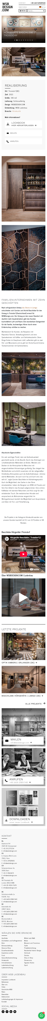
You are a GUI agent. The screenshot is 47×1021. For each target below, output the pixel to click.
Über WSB (23, 7)
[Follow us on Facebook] (7, 1011)
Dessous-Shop (6, 948)
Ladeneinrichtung (7, 967)
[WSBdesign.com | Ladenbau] (7, 7)
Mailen (13, 133)
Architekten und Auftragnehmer (12, 940)
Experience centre (7, 953)
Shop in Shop (28, 957)
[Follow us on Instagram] (3, 1011)
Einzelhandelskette (7, 950)
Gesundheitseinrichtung (9, 957)
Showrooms (28, 960)
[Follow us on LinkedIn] (11, 1011)
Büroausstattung (7, 945)
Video (3, 987)
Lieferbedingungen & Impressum (12, 999)
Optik (26, 945)
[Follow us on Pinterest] (14, 1011)
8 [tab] (30, 40)
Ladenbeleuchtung (7, 965)
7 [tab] (27, 40)
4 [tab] (21, 40)
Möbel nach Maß (29, 938)
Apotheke (5, 938)
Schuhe (26, 955)
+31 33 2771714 (8, 848)
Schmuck (27, 953)
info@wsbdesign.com (10, 851)
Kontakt (22, 3)
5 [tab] (23, 40)
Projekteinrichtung (30, 948)
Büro (3, 943)
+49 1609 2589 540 (10, 899)
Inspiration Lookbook (8, 979)
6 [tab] (25, 40)
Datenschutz (6, 996)
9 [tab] (32, 40)
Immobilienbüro (7, 962)
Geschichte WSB (7, 989)
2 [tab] (16, 40)
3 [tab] (19, 40)
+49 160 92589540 (38, 3)
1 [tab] (14, 40)
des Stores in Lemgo (29, 307)
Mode (26, 940)
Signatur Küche (29, 962)
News (3, 991)
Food (3, 955)
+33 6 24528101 (9, 860)
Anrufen (14, 141)
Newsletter (5, 994)
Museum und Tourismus (32, 943)
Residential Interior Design (32, 950)
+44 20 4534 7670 (10, 885)
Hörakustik (16, 111)
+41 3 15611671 (8, 873)
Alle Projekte (33, 704)
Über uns (4, 984)
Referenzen (5, 982)
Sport (26, 965)
